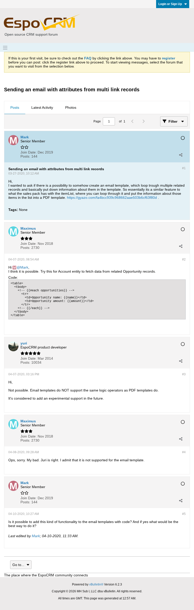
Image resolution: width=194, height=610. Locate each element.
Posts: (25, 156)
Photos (70, 107)
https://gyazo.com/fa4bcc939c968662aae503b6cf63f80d (112, 197)
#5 (184, 514)
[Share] (181, 154)
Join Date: (28, 152)
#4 (184, 452)
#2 (184, 259)
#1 (184, 168)
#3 (184, 374)
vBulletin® (96, 584)
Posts (14, 107)
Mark (24, 267)
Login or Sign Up (170, 4)
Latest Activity (42, 107)
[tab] (14, 107)
